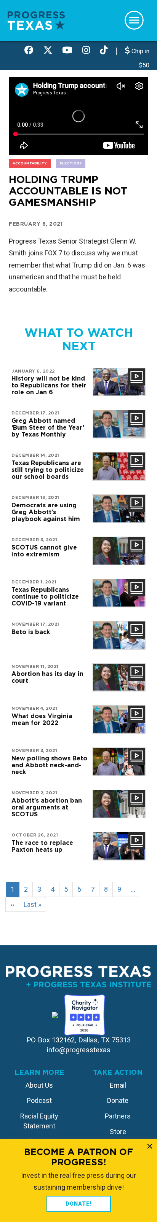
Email (118, 1085)
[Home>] (36, 20)
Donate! (79, 1204)
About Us (39, 1085)
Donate (117, 1100)
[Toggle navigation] (134, 20)
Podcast (39, 1100)
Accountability (30, 163)
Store (118, 1132)
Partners (118, 1116)
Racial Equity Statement (39, 1121)
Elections (71, 163)
